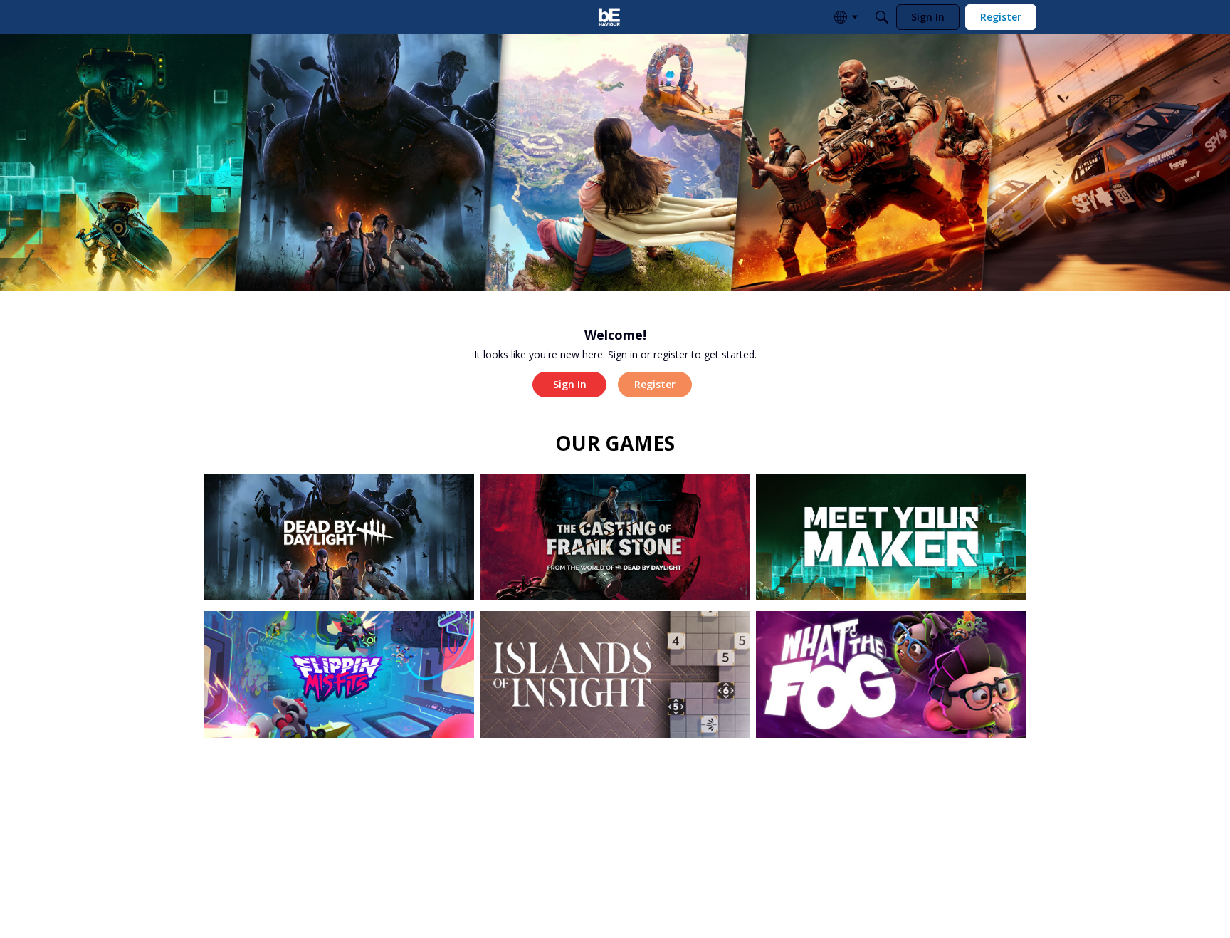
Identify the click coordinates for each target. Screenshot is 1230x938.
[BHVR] (609, 17)
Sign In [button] (570, 384)
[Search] (882, 17)
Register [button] (655, 384)
